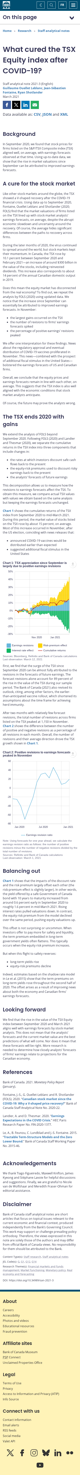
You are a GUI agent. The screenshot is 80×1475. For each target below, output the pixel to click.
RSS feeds (9, 1430)
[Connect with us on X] (11, 1455)
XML (64, 114)
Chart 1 (8, 511)
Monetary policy (56, 1270)
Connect (12, 1357)
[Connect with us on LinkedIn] (58, 1455)
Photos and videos (16, 1321)
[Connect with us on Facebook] (22, 1455)
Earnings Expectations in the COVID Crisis (33, 1118)
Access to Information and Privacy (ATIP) (31, 1394)
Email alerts (11, 1425)
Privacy (8, 1389)
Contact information (17, 1420)
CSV (37, 114)
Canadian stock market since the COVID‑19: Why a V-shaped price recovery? (37, 1101)
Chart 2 (8, 726)
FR (62, 5)
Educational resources (18, 1326)
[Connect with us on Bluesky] (46, 1455)
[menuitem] (72, 564)
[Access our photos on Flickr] (69, 1455)
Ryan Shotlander (30, 92)
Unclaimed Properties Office (22, 1363)
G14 (34, 1261)
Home (7, 31)
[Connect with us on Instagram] (34, 1455)
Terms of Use (12, 1383)
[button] (7, 105)
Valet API (9, 1441)
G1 (22, 1261)
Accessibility (11, 1315)
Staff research (32, 1257)
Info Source (11, 1399)
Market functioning (32, 1270)
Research (24, 31)
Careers (8, 1310)
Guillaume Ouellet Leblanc (22, 88)
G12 (27, 1261)
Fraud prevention (15, 1331)
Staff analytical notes (54, 31)
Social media (11, 1436)
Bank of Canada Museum (20, 1352)
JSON (47, 114)
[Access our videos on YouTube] (40, 1468)
